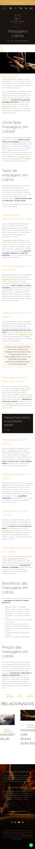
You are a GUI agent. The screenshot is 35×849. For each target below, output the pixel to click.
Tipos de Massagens (21, 41)
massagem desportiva (10, 279)
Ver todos (19, 696)
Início (15, 27)
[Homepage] (4, 7)
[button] (26, 8)
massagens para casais (16, 558)
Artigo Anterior (9, 696)
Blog (20, 27)
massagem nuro (14, 450)
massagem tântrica (25, 334)
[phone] (21, 8)
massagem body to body (21, 388)
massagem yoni (8, 530)
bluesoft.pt (27, 814)
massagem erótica (12, 403)
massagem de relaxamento (14, 240)
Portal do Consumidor (26, 835)
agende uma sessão (9, 106)
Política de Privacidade (12, 814)
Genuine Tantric (25, 156)
